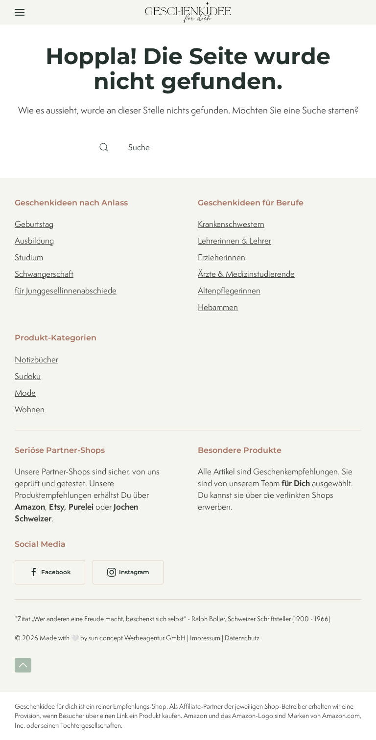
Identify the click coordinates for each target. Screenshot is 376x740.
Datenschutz (242, 637)
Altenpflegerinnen (229, 290)
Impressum (205, 637)
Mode (25, 392)
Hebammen (218, 307)
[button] (19, 12)
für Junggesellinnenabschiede (66, 290)
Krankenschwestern (231, 224)
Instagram (134, 572)
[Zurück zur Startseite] (188, 12)
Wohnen (30, 409)
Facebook (56, 572)
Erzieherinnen (221, 257)
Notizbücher (36, 359)
